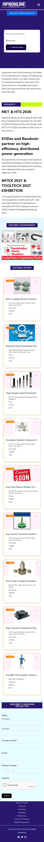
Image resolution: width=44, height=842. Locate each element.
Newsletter (22, 813)
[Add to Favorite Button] (36, 281)
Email (5, 753)
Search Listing (17, 47)
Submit (6, 796)
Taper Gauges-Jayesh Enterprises (21, 393)
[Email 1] (25, 837)
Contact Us (22, 806)
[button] (22, 13)
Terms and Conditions (22, 819)
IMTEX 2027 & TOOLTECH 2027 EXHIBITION (16, 185)
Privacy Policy (22, 816)
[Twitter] (22, 837)
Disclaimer (22, 809)
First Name (6, 719)
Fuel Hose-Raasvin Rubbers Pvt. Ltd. (22, 487)
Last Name (5, 729)
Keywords (11, 41)
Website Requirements (22, 822)
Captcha (5, 778)
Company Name (10, 740)
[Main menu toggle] (39, 5)
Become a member (22, 803)
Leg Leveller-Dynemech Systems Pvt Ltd (25, 534)
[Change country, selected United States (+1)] (5, 771)
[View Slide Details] (22, 245)
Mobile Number (10, 765)
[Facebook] (19, 837)
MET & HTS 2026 (16, 111)
